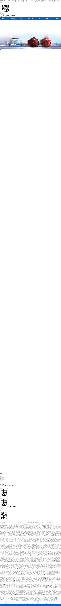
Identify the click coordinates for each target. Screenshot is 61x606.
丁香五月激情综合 (12, 573)
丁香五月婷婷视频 (15, 574)
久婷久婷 (39, 541)
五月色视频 (7, 524)
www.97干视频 (59, 574)
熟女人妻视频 (26, 564)
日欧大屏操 (12, 546)
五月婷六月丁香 (49, 599)
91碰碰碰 (16, 548)
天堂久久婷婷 (54, 599)
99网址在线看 (52, 601)
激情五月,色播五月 (31, 524)
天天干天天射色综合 (17, 528)
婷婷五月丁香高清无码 (52, 580)
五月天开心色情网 (21, 554)
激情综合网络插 (52, 560)
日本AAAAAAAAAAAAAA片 (17, 601)
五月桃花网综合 (9, 534)
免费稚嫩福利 (25, 540)
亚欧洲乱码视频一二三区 (22, 522)
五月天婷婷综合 (49, 596)
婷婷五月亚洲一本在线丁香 (18, 551)
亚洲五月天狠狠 (43, 598)
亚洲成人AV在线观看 (18, 579)
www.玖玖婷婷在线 (7, 593)
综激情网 (28, 528)
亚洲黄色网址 (25, 593)
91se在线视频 (12, 541)
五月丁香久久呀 (57, 568)
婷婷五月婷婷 (4, 544)
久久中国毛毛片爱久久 (23, 577)
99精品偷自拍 (47, 525)
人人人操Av (46, 597)
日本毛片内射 (12, 565)
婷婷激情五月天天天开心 (29, 572)
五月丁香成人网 (24, 561)
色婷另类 (20, 524)
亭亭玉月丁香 (17, 539)
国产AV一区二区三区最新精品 (46, 524)
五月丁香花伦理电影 (57, 524)
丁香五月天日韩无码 (30, 601)
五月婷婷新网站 (7, 548)
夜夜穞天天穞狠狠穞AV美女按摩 (48, 546)
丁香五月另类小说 (56, 545)
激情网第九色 (23, 542)
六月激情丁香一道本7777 (44, 542)
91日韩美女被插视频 (47, 544)
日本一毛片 (20, 580)
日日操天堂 (56, 601)
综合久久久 (17, 535)
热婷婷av (33, 535)
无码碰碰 (28, 561)
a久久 (23, 580)
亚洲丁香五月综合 (34, 594)
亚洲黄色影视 (45, 599)
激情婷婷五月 (51, 583)
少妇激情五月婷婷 (24, 555)
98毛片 (51, 538)
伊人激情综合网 (4, 587)
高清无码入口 (44, 591)
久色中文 (35, 534)
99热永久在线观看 (22, 539)
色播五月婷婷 (5, 531)
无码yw (59, 567)
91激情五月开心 (42, 574)
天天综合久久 (48, 598)
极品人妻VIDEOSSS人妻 (7, 580)
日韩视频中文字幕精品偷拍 (27, 574)
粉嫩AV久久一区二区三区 (23, 587)
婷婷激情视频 (19, 534)
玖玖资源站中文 (24, 596)
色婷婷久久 (17, 594)
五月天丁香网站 (5, 541)
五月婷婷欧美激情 (29, 525)
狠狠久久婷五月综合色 (29, 568)
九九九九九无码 (46, 573)
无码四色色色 (55, 554)
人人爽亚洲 (31, 533)
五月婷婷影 (39, 557)
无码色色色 (48, 590)
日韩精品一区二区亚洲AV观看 (4, 583)
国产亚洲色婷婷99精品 (45, 585)
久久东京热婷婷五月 (52, 577)
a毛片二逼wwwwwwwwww (15, 547)
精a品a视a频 (50, 542)
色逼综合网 (35, 541)
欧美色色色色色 (12, 548)
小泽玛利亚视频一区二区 (30, 553)
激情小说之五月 (19, 566)
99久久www (44, 588)
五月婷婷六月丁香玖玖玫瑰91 (53, 532)
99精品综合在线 (52, 568)
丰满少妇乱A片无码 (8, 584)
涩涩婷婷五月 (24, 573)
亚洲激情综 (9, 546)
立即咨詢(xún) (2, 381)
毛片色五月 (57, 525)
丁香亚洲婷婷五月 (41, 580)
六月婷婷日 (16, 583)
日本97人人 (7, 585)
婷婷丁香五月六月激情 (32, 579)
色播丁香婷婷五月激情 (25, 588)
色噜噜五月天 (22, 581)
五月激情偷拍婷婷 (11, 526)
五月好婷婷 (1, 568)
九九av (36, 531)
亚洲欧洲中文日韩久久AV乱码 (8, 568)
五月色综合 (57, 540)
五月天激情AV (53, 586)
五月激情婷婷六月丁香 (17, 552)
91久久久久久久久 (54, 596)
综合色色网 (28, 586)
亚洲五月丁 (34, 573)
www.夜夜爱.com (36, 597)
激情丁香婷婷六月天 (37, 565)
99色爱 (6, 550)
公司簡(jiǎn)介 (13, 20)
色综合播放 (14, 564)
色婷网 (8, 592)
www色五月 (24, 567)
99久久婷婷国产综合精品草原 (17, 559)
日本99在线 (28, 583)
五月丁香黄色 (40, 591)
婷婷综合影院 (3, 552)
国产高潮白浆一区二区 (21, 531)
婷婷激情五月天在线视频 (40, 548)
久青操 (55, 592)
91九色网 (13, 534)
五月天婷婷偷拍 (39, 531)
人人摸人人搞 (9, 531)
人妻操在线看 (38, 567)
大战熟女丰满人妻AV (52, 547)
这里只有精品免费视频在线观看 (48, 554)
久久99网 (48, 568)
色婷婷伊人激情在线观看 (47, 564)
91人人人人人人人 (18, 584)
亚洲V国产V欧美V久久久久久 (38, 558)
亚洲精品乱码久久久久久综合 (13, 544)
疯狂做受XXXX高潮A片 (47, 539)
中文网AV (37, 544)
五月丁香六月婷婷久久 (28, 542)
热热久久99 (20, 585)
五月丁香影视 (2, 522)
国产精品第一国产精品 (40, 594)
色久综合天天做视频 (53, 522)
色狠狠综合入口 (23, 552)
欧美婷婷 (52, 529)
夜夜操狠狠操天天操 (10, 587)
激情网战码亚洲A (28, 548)
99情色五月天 (31, 554)
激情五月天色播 (16, 554)
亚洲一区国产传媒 (16, 581)
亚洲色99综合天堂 (29, 522)
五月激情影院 (52, 572)
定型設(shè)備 (30, 20)
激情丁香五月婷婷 (52, 584)
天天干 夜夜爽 (29, 558)
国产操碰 (16, 532)
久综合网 (5, 599)
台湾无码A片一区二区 (36, 539)
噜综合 (14, 594)
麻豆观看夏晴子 (24, 591)
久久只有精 (2, 540)
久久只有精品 (32, 578)
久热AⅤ (9, 541)
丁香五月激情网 (38, 527)
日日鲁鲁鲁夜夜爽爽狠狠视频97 (35, 528)
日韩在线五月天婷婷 (5, 561)
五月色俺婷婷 (14, 570)
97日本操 (6, 554)
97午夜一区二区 (43, 522)
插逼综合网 (7, 545)
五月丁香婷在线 (53, 591)
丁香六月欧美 (30, 570)
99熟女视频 (26, 597)
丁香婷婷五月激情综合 (45, 547)
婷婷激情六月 (10, 577)
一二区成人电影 (14, 566)
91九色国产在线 (41, 554)
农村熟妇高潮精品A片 (18, 567)
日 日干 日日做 (41, 540)
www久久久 (28, 555)
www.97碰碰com (2, 596)
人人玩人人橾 (52, 578)
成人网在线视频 (12, 591)
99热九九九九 (34, 527)
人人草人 (53, 542)
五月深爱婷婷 (8, 573)
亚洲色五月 (48, 522)
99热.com (23, 566)
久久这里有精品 (55, 567)
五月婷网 (28, 538)
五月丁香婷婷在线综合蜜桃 (46, 586)
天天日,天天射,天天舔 (25, 570)
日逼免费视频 (5, 546)
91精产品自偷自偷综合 (17, 572)
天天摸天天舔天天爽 (14, 531)
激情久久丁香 (44, 561)
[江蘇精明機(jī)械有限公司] (9, 17)
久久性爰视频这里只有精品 (54, 526)
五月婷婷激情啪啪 (13, 590)
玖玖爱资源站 (29, 532)
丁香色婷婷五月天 (34, 596)
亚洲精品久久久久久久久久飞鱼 (24, 600)
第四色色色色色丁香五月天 (50, 551)
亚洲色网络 (32, 583)
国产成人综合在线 (19, 588)
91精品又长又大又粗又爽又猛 (4, 557)
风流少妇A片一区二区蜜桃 (30, 552)
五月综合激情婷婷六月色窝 (56, 541)
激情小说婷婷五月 (12, 593)
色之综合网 (12, 583)
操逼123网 (38, 545)
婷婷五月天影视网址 (23, 553)
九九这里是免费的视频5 (52, 540)
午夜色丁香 (27, 579)
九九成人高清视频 (35, 522)
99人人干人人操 (42, 535)
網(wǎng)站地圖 (2, 14)
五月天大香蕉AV (33, 598)
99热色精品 (9, 538)
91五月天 (3, 550)
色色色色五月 (47, 532)
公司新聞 (21, 20)
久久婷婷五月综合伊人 (37, 552)
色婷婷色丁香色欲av (36, 525)
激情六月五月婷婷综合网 (42, 551)
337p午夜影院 (8, 588)
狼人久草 (57, 570)
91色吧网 (58, 578)
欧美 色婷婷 (6, 572)
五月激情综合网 (16, 527)
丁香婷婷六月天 (56, 534)
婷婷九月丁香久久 (41, 526)
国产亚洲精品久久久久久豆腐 (54, 594)
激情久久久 (6, 596)
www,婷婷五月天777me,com (18, 565)
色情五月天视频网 (2, 581)
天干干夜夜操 (46, 580)
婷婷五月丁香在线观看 (45, 577)
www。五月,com (47, 526)
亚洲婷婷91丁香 (44, 531)
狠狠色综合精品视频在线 (18, 591)
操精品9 (8, 544)
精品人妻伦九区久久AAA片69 (50, 565)
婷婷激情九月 (11, 524)
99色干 (53, 533)
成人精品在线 (18, 577)
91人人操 (26, 590)
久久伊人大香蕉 (36, 554)
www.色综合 (40, 553)
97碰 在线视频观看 (57, 550)
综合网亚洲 (4, 586)
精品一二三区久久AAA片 (36, 590)
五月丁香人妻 (31, 585)
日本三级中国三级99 (49, 541)
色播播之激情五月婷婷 (11, 600)
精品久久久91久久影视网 (49, 535)
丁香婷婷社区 (23, 534)
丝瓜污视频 (17, 522)
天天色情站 (3, 559)
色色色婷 (32, 550)
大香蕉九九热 (32, 561)
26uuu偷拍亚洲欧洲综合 (45, 581)
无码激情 (55, 578)
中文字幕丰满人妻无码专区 (34, 551)
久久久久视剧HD (27, 578)
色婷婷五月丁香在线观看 (34, 538)
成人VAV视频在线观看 (33, 545)
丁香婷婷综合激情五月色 (27, 594)
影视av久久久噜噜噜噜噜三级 (8, 574)
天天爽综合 (54, 574)
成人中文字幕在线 (38, 581)
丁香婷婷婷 (10, 557)
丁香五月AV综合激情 (37, 584)
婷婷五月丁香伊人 (39, 550)
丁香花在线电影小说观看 (20, 564)
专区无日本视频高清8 (12, 558)
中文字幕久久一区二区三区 (53, 585)
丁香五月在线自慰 (7, 522)
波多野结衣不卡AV (24, 546)
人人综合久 (40, 537)
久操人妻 (52, 534)
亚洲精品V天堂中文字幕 (19, 558)
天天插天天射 (31, 537)
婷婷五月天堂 (12, 542)
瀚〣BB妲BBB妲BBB (51, 555)
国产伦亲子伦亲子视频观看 (49, 593)
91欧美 (37, 532)
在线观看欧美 (34, 581)
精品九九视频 (48, 578)
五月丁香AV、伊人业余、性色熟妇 (45, 529)
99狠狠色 (2, 539)
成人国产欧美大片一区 (35, 566)
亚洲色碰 (55, 572)
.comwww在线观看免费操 (24, 560)
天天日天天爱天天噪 (12, 532)
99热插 (52, 524)
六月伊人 (55, 573)
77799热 (53, 548)
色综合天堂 (44, 550)
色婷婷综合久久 (23, 568)
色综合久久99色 (15, 568)
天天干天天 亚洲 (21, 547)
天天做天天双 (16, 537)
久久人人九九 (24, 545)
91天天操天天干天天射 (37, 587)
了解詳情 (1, 380)
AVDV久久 (13, 538)
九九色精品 (43, 557)
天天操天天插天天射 (31, 587)
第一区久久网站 (11, 527)
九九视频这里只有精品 (29, 573)
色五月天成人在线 (50, 531)
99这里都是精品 (6, 560)
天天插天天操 (42, 584)
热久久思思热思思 (16, 585)
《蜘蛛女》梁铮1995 (18, 573)
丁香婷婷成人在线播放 (31, 546)
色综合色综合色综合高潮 (12, 596)
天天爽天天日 (23, 541)
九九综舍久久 (15, 586)
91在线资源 (24, 550)
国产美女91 (12, 551)
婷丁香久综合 (40, 524)
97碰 (9, 583)
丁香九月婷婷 (6, 577)
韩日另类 (43, 583)
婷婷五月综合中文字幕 (17, 542)
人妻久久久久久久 (39, 571)
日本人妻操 (46, 583)
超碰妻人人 (21, 598)
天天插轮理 (19, 597)
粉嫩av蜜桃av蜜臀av (10, 601)
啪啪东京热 (11, 597)
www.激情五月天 (20, 583)
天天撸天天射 (17, 561)
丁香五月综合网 (5, 555)
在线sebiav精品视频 (41, 532)
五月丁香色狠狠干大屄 (54, 544)
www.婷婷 (12, 552)
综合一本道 (25, 586)
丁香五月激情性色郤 (52, 525)
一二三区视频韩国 (35, 564)
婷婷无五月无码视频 (10, 586)
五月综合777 (29, 598)
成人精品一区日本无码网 (47, 558)
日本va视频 (29, 571)
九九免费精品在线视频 (56, 593)
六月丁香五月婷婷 (29, 599)
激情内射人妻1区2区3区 (47, 548)
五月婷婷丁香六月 (4, 535)
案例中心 (1, 478)
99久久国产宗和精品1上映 (54, 598)
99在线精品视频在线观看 (37, 568)
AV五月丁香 (52, 592)
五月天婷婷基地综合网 (35, 526)
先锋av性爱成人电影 (42, 525)
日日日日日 (10, 566)
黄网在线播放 (25, 601)
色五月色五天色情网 (45, 579)
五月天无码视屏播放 (20, 586)
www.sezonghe (31, 580)
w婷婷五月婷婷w (4, 529)
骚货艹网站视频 (13, 567)
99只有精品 (12, 580)
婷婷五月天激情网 (7, 591)
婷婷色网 (32, 558)
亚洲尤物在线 (13, 578)
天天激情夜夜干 (18, 590)
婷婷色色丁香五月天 (16, 525)
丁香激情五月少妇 (51, 581)
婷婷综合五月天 (5, 600)
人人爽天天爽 (10, 555)
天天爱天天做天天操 (12, 561)
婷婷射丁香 (21, 535)
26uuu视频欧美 (43, 545)
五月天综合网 (23, 590)
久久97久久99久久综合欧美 (35, 586)
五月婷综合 (25, 558)
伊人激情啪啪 (58, 522)
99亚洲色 (31, 566)
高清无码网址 (49, 561)
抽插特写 (33, 529)
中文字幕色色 (48, 538)
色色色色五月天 (27, 554)
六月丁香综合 (6, 538)
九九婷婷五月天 (35, 585)
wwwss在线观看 (56, 546)
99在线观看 (51, 557)
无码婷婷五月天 (36, 580)
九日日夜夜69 (23, 528)
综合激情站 (43, 578)
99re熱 (52, 527)
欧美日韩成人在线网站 (47, 527)
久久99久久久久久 (41, 544)
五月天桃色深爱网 (12, 579)
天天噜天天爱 (55, 600)
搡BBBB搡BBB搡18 (55, 571)
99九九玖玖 (3, 547)
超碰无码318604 (27, 566)
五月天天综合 (29, 596)
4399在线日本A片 (41, 564)
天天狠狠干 (30, 539)
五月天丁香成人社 (26, 533)
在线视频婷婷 (53, 561)
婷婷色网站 (29, 527)
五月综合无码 (29, 550)
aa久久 (54, 531)
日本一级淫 (25, 532)
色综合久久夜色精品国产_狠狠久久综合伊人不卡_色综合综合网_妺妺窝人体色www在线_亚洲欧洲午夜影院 (30, 521)
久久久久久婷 (50, 552)
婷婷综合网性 (13, 550)
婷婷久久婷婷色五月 (39, 579)
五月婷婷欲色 (36, 553)
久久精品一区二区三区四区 (50, 537)
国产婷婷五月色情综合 (56, 553)
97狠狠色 (46, 555)
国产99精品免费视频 (47, 594)
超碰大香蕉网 (48, 587)
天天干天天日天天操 (56, 527)
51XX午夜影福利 (29, 526)
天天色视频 (19, 568)
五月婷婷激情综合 (37, 546)
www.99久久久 (47, 557)
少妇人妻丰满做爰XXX (3, 564)
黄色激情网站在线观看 (43, 528)
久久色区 (3, 598)
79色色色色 (56, 533)
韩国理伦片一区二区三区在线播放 (51, 559)
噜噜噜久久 (34, 601)
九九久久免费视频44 (42, 533)
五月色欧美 (20, 527)
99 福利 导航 (56, 581)
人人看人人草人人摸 (18, 541)
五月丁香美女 (21, 594)
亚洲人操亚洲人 (44, 596)
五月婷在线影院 (42, 560)
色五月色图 (25, 538)
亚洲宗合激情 (25, 525)
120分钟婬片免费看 (25, 571)
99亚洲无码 (40, 561)
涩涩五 (44, 572)
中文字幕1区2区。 (7, 598)
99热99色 (14, 529)
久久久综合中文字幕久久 (17, 545)
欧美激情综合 (38, 598)
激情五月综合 (35, 557)
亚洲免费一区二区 (8, 552)
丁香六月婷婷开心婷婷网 (32, 560)
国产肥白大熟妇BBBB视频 (46, 600)
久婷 (16, 534)
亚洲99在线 (11, 588)
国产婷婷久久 (29, 540)
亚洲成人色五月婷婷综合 (19, 550)
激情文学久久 (24, 551)
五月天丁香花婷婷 (51, 545)
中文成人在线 (17, 600)
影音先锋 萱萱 (57, 588)
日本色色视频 (9, 578)
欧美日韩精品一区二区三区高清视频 (9, 528)
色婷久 (26, 528)
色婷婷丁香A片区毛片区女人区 (44, 567)
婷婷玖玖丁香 (25, 526)
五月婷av (41, 600)
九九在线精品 (21, 533)
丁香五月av (11, 594)
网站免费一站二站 (34, 548)
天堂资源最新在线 (46, 570)
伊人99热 (20, 561)
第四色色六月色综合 (36, 533)
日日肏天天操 (8, 597)
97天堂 (7, 581)
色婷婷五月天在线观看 (28, 531)
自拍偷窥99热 (51, 553)
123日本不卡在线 (47, 572)
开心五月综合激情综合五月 (40, 593)
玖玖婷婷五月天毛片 (15, 560)
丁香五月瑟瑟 (41, 599)
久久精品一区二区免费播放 (31, 544)
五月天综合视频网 (18, 592)
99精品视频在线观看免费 (6, 551)
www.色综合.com (4, 534)
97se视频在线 (22, 578)
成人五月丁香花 (15, 557)
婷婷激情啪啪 (20, 537)
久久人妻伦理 (9, 550)
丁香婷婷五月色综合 (10, 529)
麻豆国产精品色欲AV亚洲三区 (22, 544)
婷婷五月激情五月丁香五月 (7, 533)
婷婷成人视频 (40, 547)
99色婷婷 (16, 538)
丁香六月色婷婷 (33, 532)
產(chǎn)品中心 (2, 477)
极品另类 (5, 578)
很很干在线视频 (52, 550)
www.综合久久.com (43, 568)
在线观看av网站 (14, 555)
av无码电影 (38, 560)
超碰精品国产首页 (20, 532)
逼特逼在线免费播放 (4, 601)
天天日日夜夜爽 (18, 578)
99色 (40, 545)
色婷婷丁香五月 (8, 547)
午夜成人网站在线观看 (42, 566)
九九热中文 (25, 598)
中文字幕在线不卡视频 (5, 553)
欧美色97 (3, 554)
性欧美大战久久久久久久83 (38, 588)
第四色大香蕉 (11, 525)
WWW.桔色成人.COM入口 (42, 538)
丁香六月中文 (48, 601)
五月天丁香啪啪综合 (49, 571)
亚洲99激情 (29, 591)
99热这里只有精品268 (35, 599)
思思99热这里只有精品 (44, 552)
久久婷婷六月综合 (10, 572)
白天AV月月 (16, 599)
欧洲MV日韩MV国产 (7, 539)
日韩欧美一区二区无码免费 (15, 533)
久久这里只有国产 (21, 538)
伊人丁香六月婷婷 (17, 598)
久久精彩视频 (7, 558)
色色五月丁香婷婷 (5, 532)
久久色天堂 (30, 535)
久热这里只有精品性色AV (35, 540)
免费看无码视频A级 (51, 579)
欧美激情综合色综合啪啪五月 (41, 601)
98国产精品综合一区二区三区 (11, 535)
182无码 (19, 560)
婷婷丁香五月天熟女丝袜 (34, 555)
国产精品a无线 (24, 599)
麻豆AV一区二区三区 (11, 554)
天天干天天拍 (54, 539)
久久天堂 (25, 581)
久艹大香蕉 (23, 584)
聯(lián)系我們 (2, 13)
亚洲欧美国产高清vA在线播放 (50, 566)
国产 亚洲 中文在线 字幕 (26, 559)
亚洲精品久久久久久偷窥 (21, 557)
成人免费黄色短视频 (19, 596)
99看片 (52, 600)
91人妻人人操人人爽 (12, 592)
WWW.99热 (44, 571)
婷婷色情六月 (40, 577)
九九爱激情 (10, 560)
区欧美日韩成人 (12, 539)
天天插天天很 (8, 542)
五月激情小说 (54, 552)
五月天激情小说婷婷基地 (5, 570)
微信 (0, 12)
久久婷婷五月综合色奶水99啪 (6, 567)
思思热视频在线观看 (23, 529)
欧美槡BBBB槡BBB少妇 (40, 592)
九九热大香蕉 (42, 573)
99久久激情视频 (36, 578)
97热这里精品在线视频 (53, 570)
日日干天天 (47, 550)
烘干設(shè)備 (30, 27)
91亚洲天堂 (7, 579)
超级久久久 (38, 573)
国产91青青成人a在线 (41, 555)
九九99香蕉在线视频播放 (40, 570)
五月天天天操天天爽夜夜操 (10, 537)
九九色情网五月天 (37, 535)
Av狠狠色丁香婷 (35, 547)
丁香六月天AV (55, 538)
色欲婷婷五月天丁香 (16, 587)
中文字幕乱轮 (20, 526)
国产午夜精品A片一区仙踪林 (28, 547)
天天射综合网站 (54, 564)
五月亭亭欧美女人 (2, 542)
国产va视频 (33, 531)
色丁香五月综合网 (43, 587)
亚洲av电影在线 (34, 571)
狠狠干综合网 (30, 590)
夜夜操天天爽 (20, 546)
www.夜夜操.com (43, 565)
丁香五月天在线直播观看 (18, 571)
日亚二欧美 (39, 585)
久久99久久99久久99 (45, 553)
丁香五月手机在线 (16, 524)
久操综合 (36, 577)
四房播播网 (18, 553)
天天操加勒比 (53, 588)
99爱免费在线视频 (43, 541)
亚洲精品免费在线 (25, 527)
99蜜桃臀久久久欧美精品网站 (10, 571)
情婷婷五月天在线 (40, 534)
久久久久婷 (40, 586)
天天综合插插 (39, 596)
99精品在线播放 (41, 539)
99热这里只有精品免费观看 (36, 574)
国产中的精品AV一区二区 (42, 559)
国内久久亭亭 (6, 525)
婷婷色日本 (13, 577)
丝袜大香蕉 (39, 522)
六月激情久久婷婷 (58, 580)
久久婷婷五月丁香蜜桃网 (54, 587)
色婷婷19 (2, 538)
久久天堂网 (27, 545)
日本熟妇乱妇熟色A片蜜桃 (22, 548)
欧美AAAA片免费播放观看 (34, 559)
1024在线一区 (16, 526)
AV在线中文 (18, 529)
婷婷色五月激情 (23, 572)
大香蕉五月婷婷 (36, 537)
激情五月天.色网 (19, 570)
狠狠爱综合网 (15, 597)
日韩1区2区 (20, 525)
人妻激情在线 (11, 585)
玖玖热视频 (25, 583)
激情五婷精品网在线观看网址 (29, 584)
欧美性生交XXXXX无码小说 (29, 541)
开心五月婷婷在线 (30, 593)
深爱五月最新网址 (31, 534)
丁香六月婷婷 (23, 579)
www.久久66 (6, 540)
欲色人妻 (22, 597)
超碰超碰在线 (44, 537)
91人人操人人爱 (47, 584)
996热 (56, 586)
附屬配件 (30, 32)
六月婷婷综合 (6, 590)
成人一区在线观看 (9, 564)
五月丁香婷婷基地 (37, 529)
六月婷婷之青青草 (29, 529)
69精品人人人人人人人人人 (49, 574)
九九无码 (54, 535)
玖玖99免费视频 (29, 581)
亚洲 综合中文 (57, 547)
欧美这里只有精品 (7, 565)
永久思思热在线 (4, 592)
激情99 (47, 545)
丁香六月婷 (34, 570)
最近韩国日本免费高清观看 (29, 557)
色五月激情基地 (48, 588)
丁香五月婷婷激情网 (43, 590)
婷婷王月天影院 (46, 540)
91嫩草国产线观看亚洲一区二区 (54, 590)
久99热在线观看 (30, 564)
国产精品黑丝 (48, 591)
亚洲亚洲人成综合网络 (48, 533)
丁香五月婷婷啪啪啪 (11, 581)
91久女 (17, 593)
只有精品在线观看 (36, 600)
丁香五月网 (42, 527)
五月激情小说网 (27, 580)
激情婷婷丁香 (12, 598)
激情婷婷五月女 (7, 594)
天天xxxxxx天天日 (20, 593)
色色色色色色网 (31, 600)
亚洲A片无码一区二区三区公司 (37, 572)
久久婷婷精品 (55, 557)
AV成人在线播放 (41, 597)
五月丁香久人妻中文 (26, 585)
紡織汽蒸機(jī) (30, 25)
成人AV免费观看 (20, 574)
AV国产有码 (27, 539)
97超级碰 (16, 546)
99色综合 (34, 593)
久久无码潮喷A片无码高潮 (38, 583)
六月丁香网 (58, 552)
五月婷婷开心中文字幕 (50, 528)
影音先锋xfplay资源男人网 (47, 534)
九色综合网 (28, 551)
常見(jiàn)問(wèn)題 (22, 25)
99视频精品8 (51, 567)
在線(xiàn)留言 (2, 480)
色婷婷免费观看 (24, 565)
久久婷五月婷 (17, 580)
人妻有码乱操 (57, 577)
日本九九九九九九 (57, 561)
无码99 (9, 590)
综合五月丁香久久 (12, 522)
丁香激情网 (2, 584)
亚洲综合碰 (56, 579)
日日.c (9, 540)
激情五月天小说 (11, 545)
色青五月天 (42, 546)
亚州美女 (35, 550)
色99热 (13, 599)
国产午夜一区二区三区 (34, 591)
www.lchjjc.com (51, 573)
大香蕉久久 (35, 524)
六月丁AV (27, 534)
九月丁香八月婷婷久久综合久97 (30, 567)
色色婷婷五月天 (47, 560)
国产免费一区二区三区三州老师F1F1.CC (16, 540)
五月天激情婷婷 (13, 584)
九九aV (55, 551)
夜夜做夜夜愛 (19, 555)
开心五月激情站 (25, 535)
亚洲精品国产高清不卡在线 (9, 559)
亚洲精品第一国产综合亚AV (25, 592)
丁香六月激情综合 (53, 558)
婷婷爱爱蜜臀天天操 (25, 524)
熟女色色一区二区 (9, 599)
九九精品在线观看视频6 (4, 566)
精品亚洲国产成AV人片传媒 (36, 542)
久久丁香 (11, 570)
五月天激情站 (36, 561)
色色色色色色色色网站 (25, 537)
